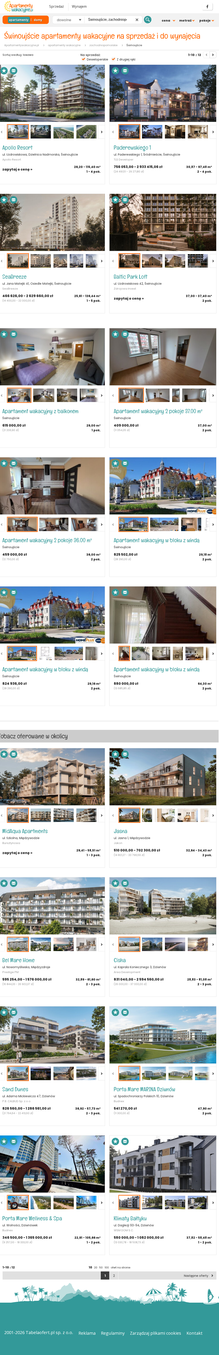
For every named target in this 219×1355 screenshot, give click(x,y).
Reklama (87, 1333)
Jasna (120, 831)
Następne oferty (196, 1276)
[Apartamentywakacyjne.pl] (22, 7)
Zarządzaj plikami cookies (155, 1333)
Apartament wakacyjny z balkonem (40, 411)
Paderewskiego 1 (132, 147)
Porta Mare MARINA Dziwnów (144, 1089)
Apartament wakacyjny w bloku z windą (157, 540)
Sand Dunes (15, 1089)
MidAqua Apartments (25, 831)
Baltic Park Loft (130, 276)
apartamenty (19, 20)
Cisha (120, 960)
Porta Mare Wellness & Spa (32, 1218)
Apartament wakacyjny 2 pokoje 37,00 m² (158, 411)
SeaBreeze (14, 276)
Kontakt (194, 1333)
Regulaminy (113, 1333)
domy (38, 20)
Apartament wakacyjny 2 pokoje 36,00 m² (47, 540)
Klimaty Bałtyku (130, 1218)
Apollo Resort (17, 147)
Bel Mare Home (18, 960)
